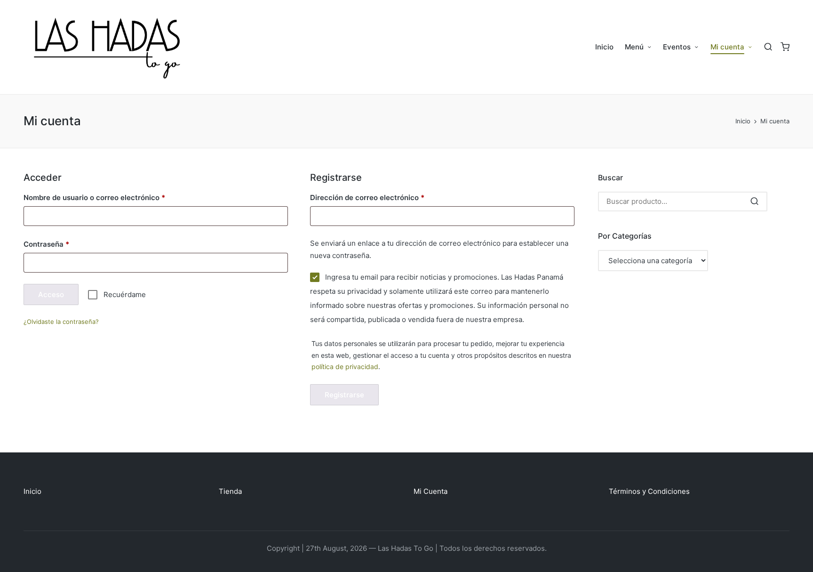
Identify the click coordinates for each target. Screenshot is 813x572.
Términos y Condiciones (649, 491)
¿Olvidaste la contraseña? (61, 321)
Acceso (51, 294)
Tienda (230, 491)
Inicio (32, 491)
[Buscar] (754, 201)
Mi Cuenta (430, 491)
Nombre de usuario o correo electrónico (112, 197)
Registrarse (344, 394)
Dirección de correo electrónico (385, 197)
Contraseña (64, 244)
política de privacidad (344, 367)
